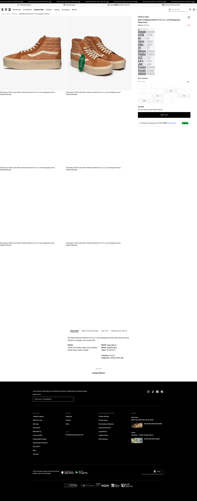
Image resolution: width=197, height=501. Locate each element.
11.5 (171, 101)
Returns (68, 420)
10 (184, 96)
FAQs (67, 424)
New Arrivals (17, 10)
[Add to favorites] (188, 17)
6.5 (144, 91)
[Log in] (189, 9)
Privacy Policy (103, 420)
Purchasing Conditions (106, 424)
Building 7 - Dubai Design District (142, 435)
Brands (74, 10)
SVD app (36, 424)
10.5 (144, 101)
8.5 (144, 96)
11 (157, 101)
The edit (35, 454)
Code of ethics (37, 435)
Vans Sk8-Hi (111, 345)
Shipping (69, 416)
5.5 (171, 86)
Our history (36, 428)
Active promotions (104, 428)
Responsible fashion (39, 439)
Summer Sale (38, 10)
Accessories (66, 10)
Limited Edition (98, 373)
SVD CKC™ (36, 446)
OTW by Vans (14, 14)
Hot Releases (27, 10)
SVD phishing (103, 439)
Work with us (37, 431)
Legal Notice (102, 431)
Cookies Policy (103, 435)
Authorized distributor (40, 443)
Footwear (49, 10)
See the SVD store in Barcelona (153, 423)
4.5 (144, 86)
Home (2, 14)
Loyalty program (38, 416)
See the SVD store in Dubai (152, 438)
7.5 (171, 91)
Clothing (57, 10)
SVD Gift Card (37, 420)
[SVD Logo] (6, 9)
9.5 (171, 96)
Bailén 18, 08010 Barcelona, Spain (142, 420)
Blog (34, 450)
